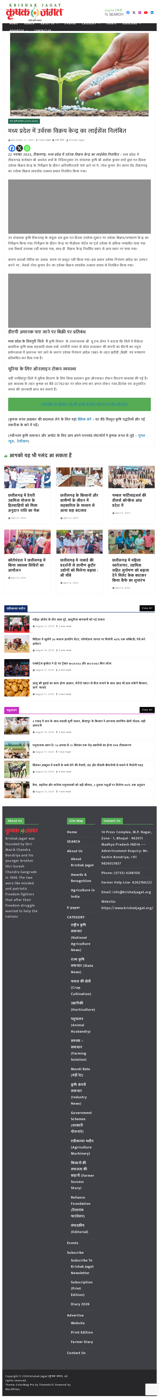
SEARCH (29, 23)
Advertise (17, 30)
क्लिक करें (85, 419)
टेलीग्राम (22, 441)
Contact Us (42, 30)
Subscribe (130, 23)
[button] (56, 23)
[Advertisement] (79, 206)
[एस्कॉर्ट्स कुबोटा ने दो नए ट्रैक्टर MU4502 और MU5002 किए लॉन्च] (16, 668)
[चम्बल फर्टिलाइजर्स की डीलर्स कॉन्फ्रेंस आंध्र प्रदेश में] (131, 468)
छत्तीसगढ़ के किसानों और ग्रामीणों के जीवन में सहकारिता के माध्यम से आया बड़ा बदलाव (79, 503)
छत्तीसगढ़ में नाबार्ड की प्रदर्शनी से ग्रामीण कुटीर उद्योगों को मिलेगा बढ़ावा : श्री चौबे (79, 568)
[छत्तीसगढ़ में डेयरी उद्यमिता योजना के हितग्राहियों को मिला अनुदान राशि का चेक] (27, 468)
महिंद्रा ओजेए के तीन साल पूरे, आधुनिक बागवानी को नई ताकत (69, 620)
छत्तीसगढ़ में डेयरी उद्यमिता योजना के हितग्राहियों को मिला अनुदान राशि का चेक (23, 503)
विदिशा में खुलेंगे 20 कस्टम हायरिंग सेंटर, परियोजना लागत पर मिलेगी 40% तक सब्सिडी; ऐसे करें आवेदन (89, 641)
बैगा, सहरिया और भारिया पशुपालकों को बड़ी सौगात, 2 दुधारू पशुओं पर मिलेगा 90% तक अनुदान (89, 785)
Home (14, 23)
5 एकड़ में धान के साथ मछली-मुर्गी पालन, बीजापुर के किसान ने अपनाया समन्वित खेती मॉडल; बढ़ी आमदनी (89, 723)
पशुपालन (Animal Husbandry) (81, 1025)
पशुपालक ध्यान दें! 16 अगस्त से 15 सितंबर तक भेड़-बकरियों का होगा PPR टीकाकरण (83, 745)
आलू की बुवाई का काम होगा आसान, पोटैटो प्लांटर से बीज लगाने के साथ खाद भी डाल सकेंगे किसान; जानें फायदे (90, 685)
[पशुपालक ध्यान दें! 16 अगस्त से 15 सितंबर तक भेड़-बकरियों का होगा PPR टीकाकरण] (16, 749)
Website (78, 1323)
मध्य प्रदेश (60, 140)
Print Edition (82, 1332)
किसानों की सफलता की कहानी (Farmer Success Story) (82, 1175)
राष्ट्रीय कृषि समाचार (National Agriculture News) (80, 937)
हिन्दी (119, 10)
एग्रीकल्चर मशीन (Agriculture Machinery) (82, 1147)
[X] (19, 148)
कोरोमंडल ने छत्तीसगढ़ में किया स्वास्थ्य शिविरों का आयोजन (27, 565)
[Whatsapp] (27, 148)
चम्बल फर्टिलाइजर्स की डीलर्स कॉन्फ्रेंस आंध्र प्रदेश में (129, 500)
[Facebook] (12, 148)
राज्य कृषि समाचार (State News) (24, 121)
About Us (47, 23)
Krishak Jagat (77, 140)
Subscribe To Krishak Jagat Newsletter (82, 1267)
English (110, 10)
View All (147, 608)
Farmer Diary (82, 1342)
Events (111, 23)
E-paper (70, 23)
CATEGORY (89, 23)
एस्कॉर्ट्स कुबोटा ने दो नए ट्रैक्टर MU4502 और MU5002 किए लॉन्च (72, 664)
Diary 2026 (80, 1304)
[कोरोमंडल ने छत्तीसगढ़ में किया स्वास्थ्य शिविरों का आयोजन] (27, 532)
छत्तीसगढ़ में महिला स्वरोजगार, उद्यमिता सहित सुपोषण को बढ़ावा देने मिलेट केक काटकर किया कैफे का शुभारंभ (130, 570)
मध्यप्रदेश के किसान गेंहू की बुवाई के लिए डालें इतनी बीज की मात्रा (84, 404)
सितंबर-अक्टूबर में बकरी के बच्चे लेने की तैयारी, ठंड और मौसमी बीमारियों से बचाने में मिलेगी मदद (88, 765)
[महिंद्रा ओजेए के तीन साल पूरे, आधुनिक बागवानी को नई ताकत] (16, 624)
